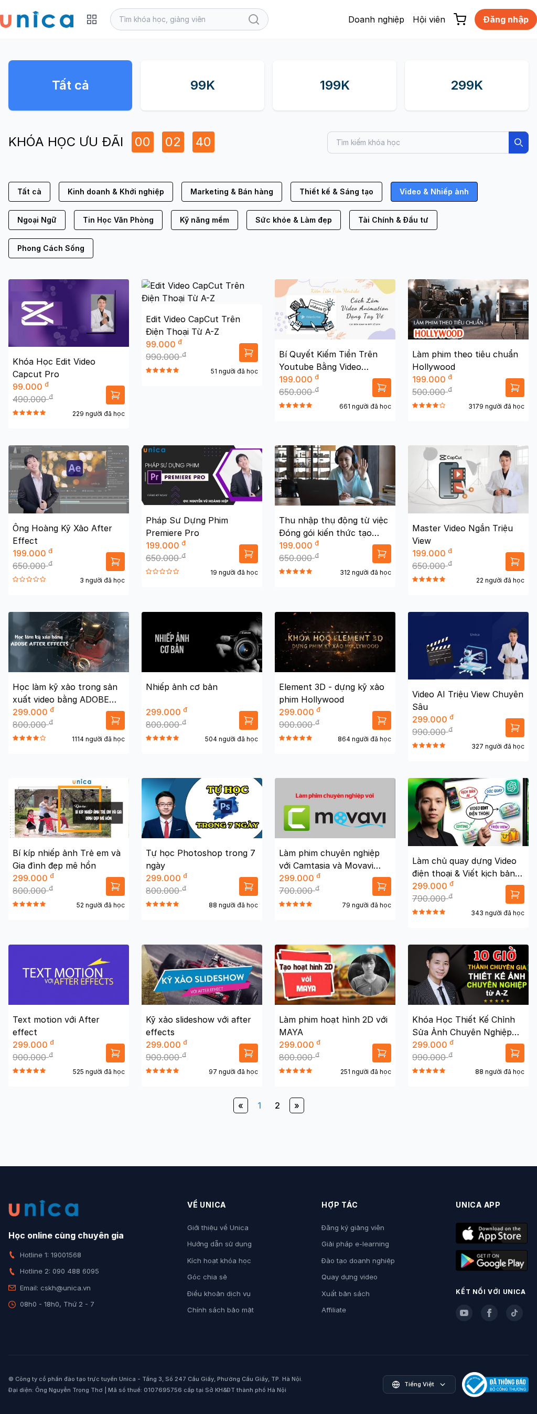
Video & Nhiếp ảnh (434, 191)
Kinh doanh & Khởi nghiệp (116, 191)
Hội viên (429, 19)
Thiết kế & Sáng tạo (336, 191)
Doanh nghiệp (376, 19)
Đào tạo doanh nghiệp (358, 1260)
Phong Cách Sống (50, 248)
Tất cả (70, 85)
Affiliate (333, 1310)
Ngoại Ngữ (37, 219)
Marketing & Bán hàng (231, 191)
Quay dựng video (349, 1277)
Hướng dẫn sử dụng (219, 1244)
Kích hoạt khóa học (219, 1260)
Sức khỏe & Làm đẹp (293, 219)
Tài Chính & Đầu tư (393, 219)
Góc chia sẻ (207, 1277)
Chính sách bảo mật (220, 1310)
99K (202, 85)
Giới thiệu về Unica (218, 1227)
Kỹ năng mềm (204, 219)
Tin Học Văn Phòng (118, 219)
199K (335, 85)
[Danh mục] (92, 19)
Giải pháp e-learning (355, 1244)
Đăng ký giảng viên (352, 1227)
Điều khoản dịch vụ (219, 1293)
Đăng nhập (506, 19)
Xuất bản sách (345, 1293)
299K (466, 85)
